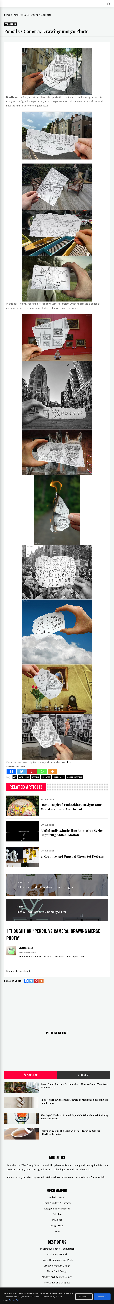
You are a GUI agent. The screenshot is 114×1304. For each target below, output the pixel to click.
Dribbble (57, 1214)
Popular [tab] (32, 1075)
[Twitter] (22, 771)
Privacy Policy (15, 1300)
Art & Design (10, 24)
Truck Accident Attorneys (57, 1202)
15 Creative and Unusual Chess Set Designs (72, 856)
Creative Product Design (57, 1265)
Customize (84, 1296)
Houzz (57, 1231)
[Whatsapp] (42, 771)
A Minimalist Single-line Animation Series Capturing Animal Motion (72, 832)
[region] (57, 1295)
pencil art (45, 777)
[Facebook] (11, 771)
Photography (58, 777)
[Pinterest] (32, 771)
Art (14, 777)
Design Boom (57, 1225)
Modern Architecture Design (57, 1276)
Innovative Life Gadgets (57, 1282)
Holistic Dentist (57, 1197)
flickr (69, 762)
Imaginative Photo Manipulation (57, 1248)
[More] (52, 771)
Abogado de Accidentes (57, 1208)
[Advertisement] (57, 1005)
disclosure (84, 1177)
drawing (35, 777)
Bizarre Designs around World (57, 1260)
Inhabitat (57, 1219)
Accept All (102, 1296)
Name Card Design (57, 1271)
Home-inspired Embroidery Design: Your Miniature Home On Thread (71, 807)
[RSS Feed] (41, 981)
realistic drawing (74, 777)
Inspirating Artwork (57, 1254)
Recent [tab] (85, 1074)
